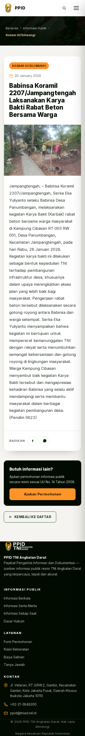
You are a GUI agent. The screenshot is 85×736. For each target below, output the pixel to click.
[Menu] (76, 8)
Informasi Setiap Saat (20, 613)
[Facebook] (32, 441)
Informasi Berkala (17, 598)
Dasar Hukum (14, 621)
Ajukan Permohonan (42, 494)
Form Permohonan (18, 642)
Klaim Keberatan (16, 649)
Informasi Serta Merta (20, 606)
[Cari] (64, 8)
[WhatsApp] (44, 441)
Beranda (12, 28)
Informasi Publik (35, 28)
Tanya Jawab (14, 665)
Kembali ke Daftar (32, 517)
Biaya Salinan (14, 657)
